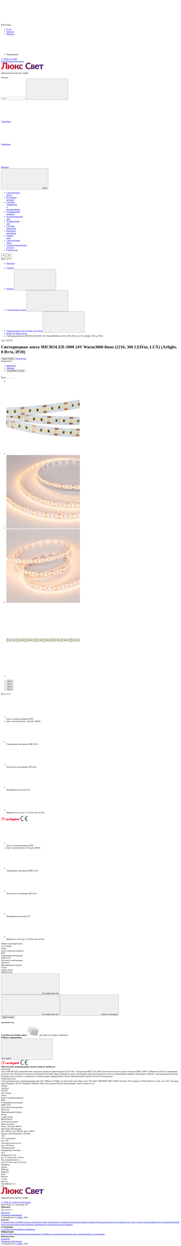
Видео (12, 1234)
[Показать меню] (35, 279)
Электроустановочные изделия (39, 1224)
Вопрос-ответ (52, 1234)
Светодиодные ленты (11, 1222)
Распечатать (21, 358)
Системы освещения (11, 227)
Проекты (10, 34)
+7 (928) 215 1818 (9, 1202)
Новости (10, 32)
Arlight (19, 1217)
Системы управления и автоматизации (56, 1222)
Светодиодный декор (15, 1224)
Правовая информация (11, 1215)
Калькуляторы (64, 1234)
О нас (9, 29)
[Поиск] (47, 89)
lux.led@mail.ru (24, 1202)
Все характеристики (50, 993)
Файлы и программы (109, 1014)
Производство (12, 1229)
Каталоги (5, 1234)
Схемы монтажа (78, 1234)
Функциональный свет (106, 1222)
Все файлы (7, 1058)
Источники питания (11, 198)
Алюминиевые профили (13, 213)
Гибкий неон (9, 237)
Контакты (19, 61)
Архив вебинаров (32, 1234)
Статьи (43, 1234)
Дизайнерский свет (125, 1222)
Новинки (10, 263)
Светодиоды (12, 250)
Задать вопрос (8, 359)
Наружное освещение (11, 232)
